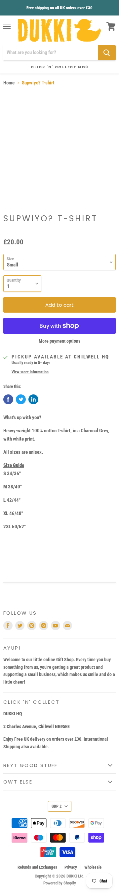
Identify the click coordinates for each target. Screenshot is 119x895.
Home (9, 83)
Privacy (70, 867)
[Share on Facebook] (8, 399)
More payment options (59, 341)
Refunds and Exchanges (37, 867)
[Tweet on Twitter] (21, 399)
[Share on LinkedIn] (33, 399)
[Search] (107, 52)
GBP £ (56, 806)
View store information (30, 372)
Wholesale (92, 867)
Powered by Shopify (59, 882)
